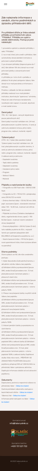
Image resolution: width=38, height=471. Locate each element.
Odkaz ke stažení (22, 386)
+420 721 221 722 (19, 446)
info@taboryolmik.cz (19, 423)
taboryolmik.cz (22, 461)
